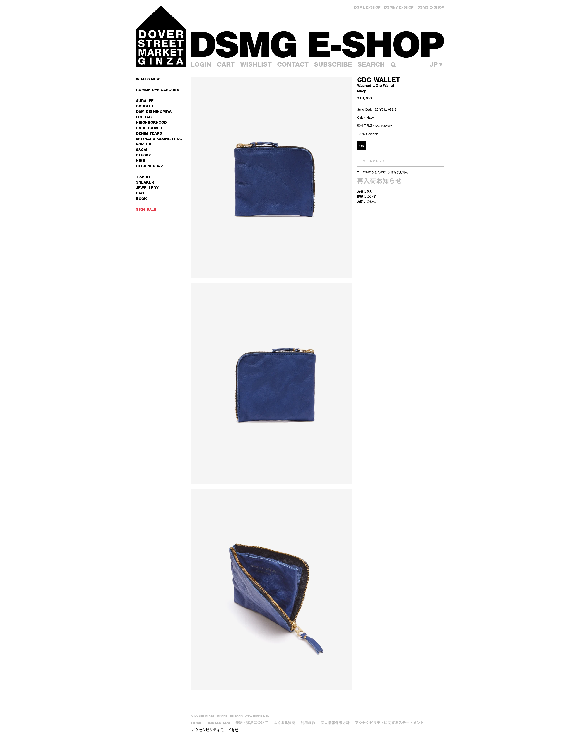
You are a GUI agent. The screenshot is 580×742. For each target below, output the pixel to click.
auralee (145, 101)
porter (143, 144)
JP (437, 64)
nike (140, 160)
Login (201, 64)
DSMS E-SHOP (430, 7)
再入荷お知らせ (379, 181)
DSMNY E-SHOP (399, 7)
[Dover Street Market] (161, 36)
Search (371, 64)
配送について (366, 196)
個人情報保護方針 (335, 723)
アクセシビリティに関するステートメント (389, 723)
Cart (226, 64)
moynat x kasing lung (159, 139)
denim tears (149, 133)
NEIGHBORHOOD (151, 122)
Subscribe (333, 64)
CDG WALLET (378, 80)
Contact (293, 64)
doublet (145, 106)
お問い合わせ (366, 201)
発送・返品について (251, 723)
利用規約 (308, 723)
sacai (141, 149)
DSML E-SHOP (367, 7)
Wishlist (256, 64)
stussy (143, 155)
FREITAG (144, 117)
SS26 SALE (146, 209)
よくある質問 (284, 723)
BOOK (141, 198)
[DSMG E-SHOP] (317, 44)
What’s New (148, 79)
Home (197, 723)
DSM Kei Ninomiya (154, 111)
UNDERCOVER (149, 128)
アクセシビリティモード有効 (214, 730)
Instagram (219, 723)
